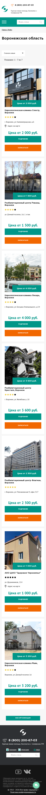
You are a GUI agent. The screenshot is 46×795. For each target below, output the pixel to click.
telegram (13, 750)
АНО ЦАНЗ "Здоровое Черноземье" (23, 573)
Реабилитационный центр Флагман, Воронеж (23, 482)
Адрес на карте (14, 126)
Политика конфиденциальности (23, 792)
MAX (38, 750)
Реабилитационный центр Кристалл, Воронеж (18, 389)
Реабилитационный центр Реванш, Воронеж (22, 204)
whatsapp (25, 750)
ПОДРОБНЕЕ (23, 139)
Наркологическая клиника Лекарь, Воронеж (22, 297)
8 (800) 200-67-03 (24, 5)
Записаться (23, 147)
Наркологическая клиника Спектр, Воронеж (22, 112)
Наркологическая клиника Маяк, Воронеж (21, 664)
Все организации (23, 718)
